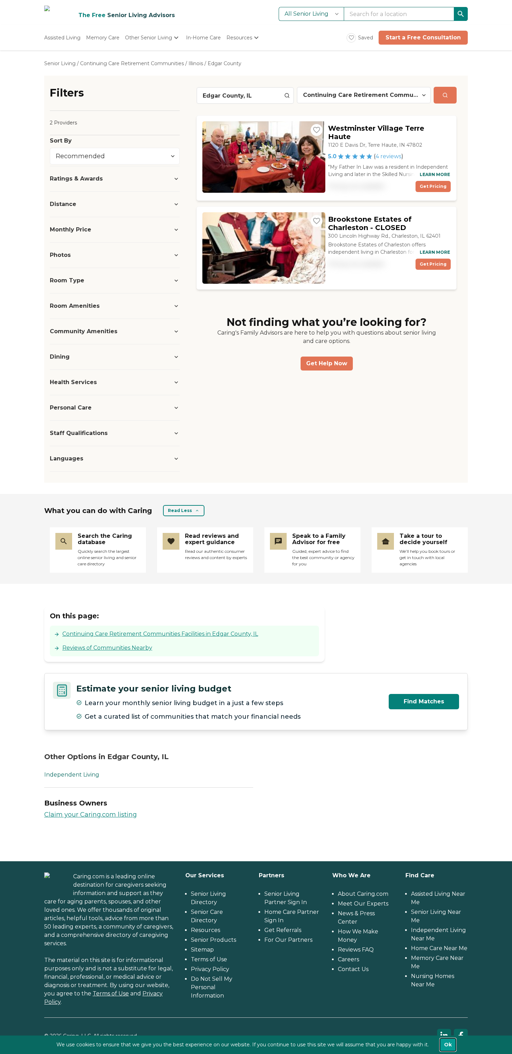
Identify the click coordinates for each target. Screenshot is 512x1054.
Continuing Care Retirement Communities (132, 63)
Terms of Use (111, 993)
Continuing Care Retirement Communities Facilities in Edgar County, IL (160, 634)
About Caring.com (363, 894)
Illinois (195, 63)
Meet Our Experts (363, 903)
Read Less (180, 510)
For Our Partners (288, 940)
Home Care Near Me (439, 948)
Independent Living (71, 774)
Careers (348, 959)
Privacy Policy (210, 969)
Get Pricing (433, 186)
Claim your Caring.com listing (90, 814)
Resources (205, 930)
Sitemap (202, 949)
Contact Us (353, 969)
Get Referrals (282, 930)
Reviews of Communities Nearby (107, 647)
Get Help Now (326, 363)
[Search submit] (445, 95)
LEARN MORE (435, 174)
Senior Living (60, 63)
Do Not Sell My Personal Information (211, 987)
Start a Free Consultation (423, 37)
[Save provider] (317, 130)
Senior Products (213, 940)
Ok (448, 1044)
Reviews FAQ (356, 949)
